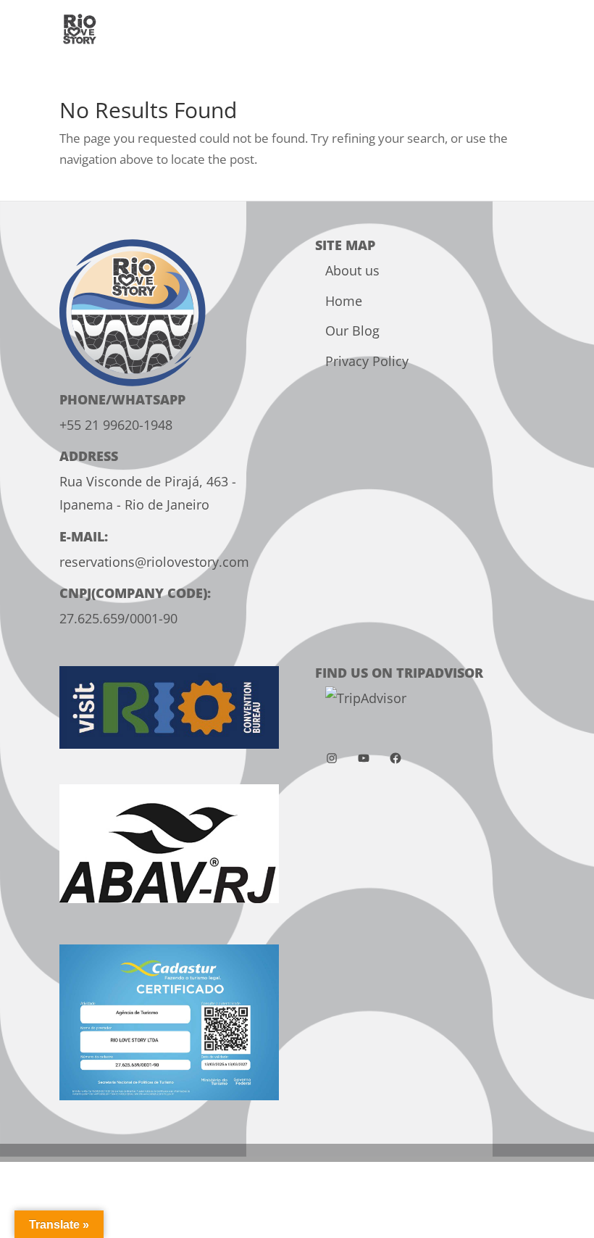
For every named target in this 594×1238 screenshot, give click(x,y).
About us (352, 270)
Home (343, 301)
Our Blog (352, 330)
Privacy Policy (367, 361)
